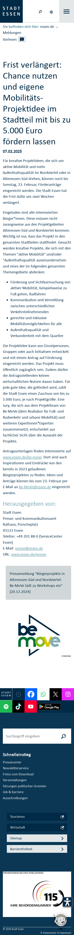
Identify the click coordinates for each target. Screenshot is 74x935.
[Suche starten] (63, 736)
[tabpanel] (37, 896)
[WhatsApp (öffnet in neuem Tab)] (43, 694)
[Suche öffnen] (40, 11)
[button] (51, 11)
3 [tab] (6, 903)
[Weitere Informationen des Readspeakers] (22, 39)
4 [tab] (6, 909)
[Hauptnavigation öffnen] (67, 11)
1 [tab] (6, 890)
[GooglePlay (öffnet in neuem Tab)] (49, 706)
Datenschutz (49, 932)
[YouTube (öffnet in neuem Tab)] (30, 706)
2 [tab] (6, 896)
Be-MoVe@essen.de (35, 486)
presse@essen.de (29, 548)
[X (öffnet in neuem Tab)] (56, 694)
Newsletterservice (16, 768)
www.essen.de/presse (28, 554)
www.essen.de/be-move (22, 457)
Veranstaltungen (15, 780)
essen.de (47, 26)
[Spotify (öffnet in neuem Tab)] (6, 706)
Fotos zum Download (18, 774)
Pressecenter (12, 762)
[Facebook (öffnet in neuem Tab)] (31, 694)
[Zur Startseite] (11, 11)
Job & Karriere (13, 792)
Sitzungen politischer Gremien (24, 786)
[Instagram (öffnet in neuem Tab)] (68, 694)
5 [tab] (6, 915)
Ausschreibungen (15, 798)
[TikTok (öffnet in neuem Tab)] (18, 706)
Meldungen (12, 32)
